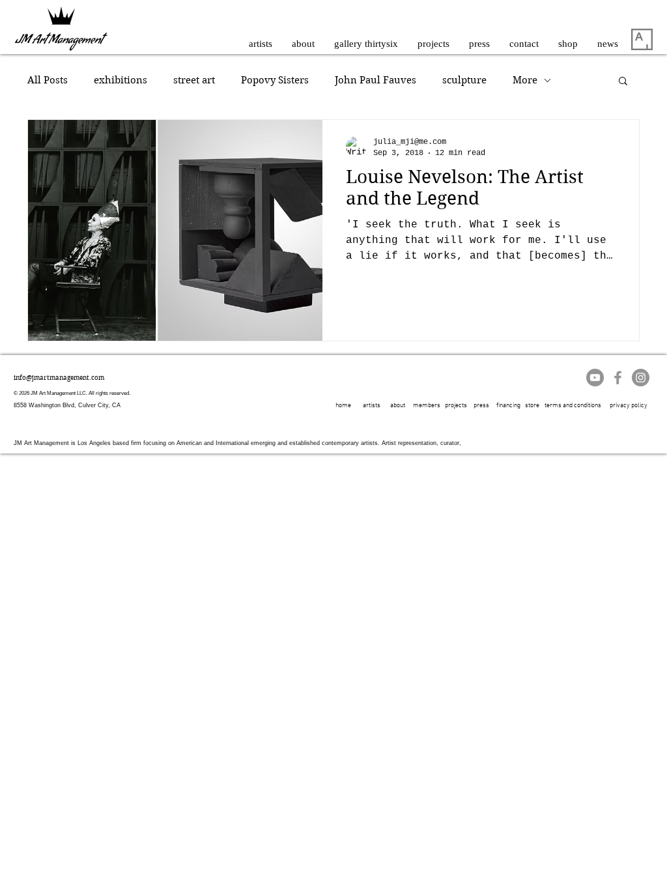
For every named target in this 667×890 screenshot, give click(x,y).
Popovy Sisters (275, 80)
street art (194, 80)
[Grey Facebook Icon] (618, 377)
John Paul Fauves (375, 80)
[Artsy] (642, 39)
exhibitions (120, 80)
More (525, 80)
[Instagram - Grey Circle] (640, 377)
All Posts (47, 80)
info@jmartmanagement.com (59, 377)
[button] (623, 82)
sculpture (464, 80)
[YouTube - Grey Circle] (595, 377)
